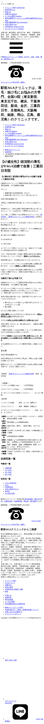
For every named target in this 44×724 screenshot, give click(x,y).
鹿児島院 (33, 501)
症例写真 (10, 10)
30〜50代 (8, 472)
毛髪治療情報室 (16, 22)
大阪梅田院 (18, 501)
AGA (7, 485)
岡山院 (26, 501)
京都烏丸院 (8, 501)
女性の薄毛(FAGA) (12, 489)
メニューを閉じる (7, 4)
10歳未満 (8, 468)
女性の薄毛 (11, 24)
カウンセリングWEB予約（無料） (13, 82)
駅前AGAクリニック (12, 150)
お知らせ (8, 595)
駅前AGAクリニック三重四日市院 (21, 374)
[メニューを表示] (16, 55)
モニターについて (14, 29)
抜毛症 (7, 491)
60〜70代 (8, 474)
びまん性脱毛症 (10, 483)
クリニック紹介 (15, 7)
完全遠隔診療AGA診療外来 (15, 604)
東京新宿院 (29, 499)
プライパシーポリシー (13, 614)
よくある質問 (13, 16)
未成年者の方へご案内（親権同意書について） (22, 610)
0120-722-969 (36, 521)
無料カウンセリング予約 (14, 607)
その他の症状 (10, 493)
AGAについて (10, 583)
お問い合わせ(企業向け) (13, 612)
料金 (8, 12)
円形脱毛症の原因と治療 (14, 589)
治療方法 (11, 14)
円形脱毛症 (14, 26)
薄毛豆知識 (9, 599)
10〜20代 (8, 470)
